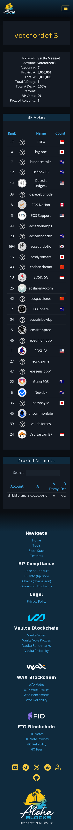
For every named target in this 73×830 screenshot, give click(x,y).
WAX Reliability (36, 700)
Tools (36, 545)
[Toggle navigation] (66, 8)
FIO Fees (36, 749)
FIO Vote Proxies (37, 739)
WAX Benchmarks (36, 695)
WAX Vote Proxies (36, 690)
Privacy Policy (36, 601)
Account (17, 486)
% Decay (65, 486)
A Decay (54, 486)
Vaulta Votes (36, 635)
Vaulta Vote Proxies (36, 640)
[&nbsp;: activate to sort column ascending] (22, 133)
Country (62, 133)
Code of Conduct (37, 571)
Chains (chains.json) (36, 581)
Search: (19, 472)
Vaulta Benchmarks (36, 645)
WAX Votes (36, 684)
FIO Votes (37, 734)
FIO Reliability (36, 744)
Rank (12, 133)
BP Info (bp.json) (36, 576)
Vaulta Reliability (37, 651)
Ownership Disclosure (36, 586)
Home (36, 540)
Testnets (36, 556)
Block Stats (36, 551)
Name (41, 133)
